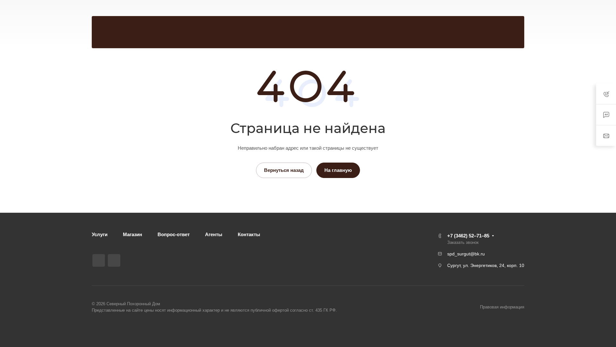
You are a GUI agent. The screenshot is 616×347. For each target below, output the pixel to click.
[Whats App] (324, 8)
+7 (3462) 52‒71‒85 (498, 8)
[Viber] (313, 8)
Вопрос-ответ (174, 234)
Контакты (249, 234)
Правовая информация (502, 307)
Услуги (99, 234)
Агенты (213, 234)
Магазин (132, 234)
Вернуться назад (284, 170)
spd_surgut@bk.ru (466, 253)
